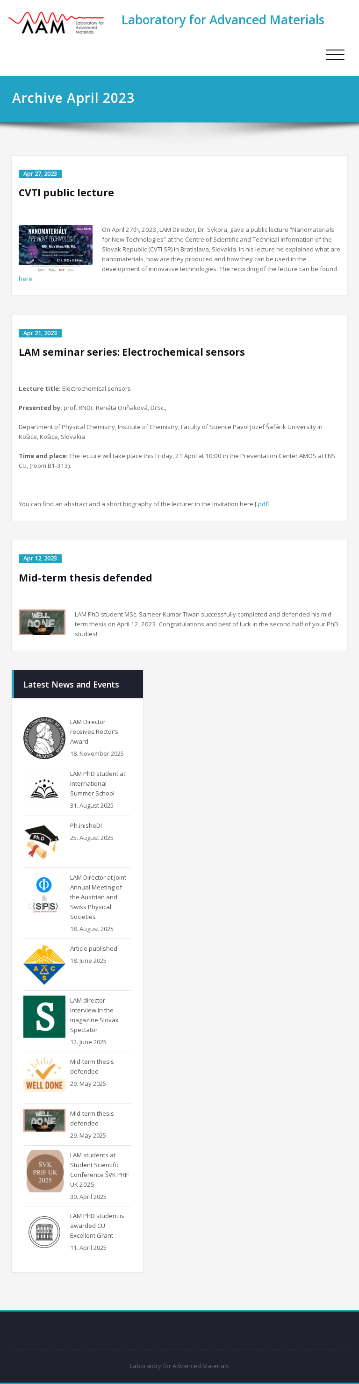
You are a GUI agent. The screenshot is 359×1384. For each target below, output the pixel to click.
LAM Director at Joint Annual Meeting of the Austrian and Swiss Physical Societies (98, 897)
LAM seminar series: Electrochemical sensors (132, 352)
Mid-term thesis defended (85, 577)
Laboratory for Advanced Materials (223, 19)
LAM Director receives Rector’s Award (94, 731)
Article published (93, 948)
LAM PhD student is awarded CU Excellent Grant (97, 1226)
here (25, 278)
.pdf (262, 504)
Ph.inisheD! (86, 825)
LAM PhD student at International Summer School (97, 783)
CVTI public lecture (66, 192)
